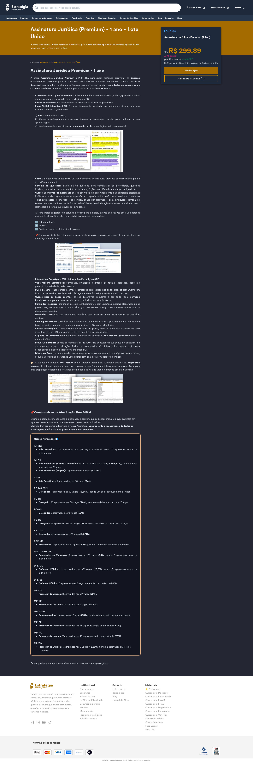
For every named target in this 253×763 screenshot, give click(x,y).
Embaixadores (62, 18)
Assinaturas (11, 18)
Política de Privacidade (91, 700)
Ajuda (179, 18)
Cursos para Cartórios (156, 714)
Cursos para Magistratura (158, 707)
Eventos (84, 707)
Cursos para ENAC (154, 703)
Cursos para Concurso (42, 18)
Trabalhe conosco (88, 718)
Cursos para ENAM (155, 700)
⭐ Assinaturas (152, 689)
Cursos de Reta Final (129, 18)
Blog (160, 18)
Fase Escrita (77, 18)
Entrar (238, 7)
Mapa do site (86, 711)
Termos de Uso (87, 696)
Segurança (85, 692)
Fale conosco (119, 689)
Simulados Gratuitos (107, 18)
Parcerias (169, 18)
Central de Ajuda (121, 700)
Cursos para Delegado (156, 692)
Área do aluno (194, 7)
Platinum (24, 18)
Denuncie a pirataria (90, 703)
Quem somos (86, 689)
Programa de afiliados (91, 714)
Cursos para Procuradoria (158, 696)
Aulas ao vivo (148, 18)
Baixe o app (119, 692)
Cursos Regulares (154, 722)
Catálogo (34, 62)
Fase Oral (90, 18)
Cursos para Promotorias (157, 711)
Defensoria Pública (154, 718)
